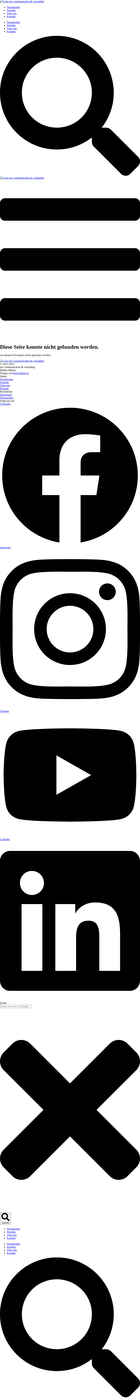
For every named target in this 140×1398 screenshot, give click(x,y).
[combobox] (16, 1006)
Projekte (11, 10)
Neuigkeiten (13, 7)
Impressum (6, 394)
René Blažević (21, 373)
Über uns (12, 13)
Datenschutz (6, 397)
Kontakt (11, 16)
